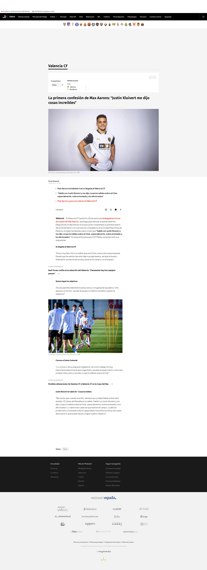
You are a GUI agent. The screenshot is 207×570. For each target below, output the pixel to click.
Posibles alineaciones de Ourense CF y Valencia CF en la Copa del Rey (78, 384)
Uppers (81, 485)
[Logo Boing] (117, 516)
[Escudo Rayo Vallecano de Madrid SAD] (114, 24)
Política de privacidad (96, 542)
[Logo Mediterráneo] (130, 532)
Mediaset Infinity (84, 468)
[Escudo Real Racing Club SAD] (109, 24)
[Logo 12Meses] (144, 524)
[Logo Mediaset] (103, 499)
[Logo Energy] (144, 516)
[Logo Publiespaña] (103, 531)
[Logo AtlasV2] (76, 532)
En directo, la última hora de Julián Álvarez (16, 11)
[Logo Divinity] (144, 509)
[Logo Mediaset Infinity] (63, 509)
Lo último (54, 473)
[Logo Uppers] (90, 524)
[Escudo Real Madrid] (126, 24)
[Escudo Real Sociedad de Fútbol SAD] (130, 24)
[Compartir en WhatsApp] (106, 210)
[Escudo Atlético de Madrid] (69, 24)
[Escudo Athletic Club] (64, 24)
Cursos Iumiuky (112, 477)
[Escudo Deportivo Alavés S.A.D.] (77, 24)
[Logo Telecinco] (90, 509)
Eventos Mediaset (113, 481)
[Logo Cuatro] (117, 509)
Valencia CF (58, 66)
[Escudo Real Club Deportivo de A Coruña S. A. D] (118, 24)
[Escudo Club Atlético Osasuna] (105, 24)
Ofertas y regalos (113, 473)
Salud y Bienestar (113, 485)
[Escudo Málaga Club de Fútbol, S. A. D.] (101, 24)
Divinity (81, 481)
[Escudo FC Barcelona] (89, 24)
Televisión (54, 477)
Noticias (53, 468)
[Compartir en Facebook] (120, 210)
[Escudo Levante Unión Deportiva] (97, 24)
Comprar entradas (113, 468)
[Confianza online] (103, 562)
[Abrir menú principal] (203, 17)
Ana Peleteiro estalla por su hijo (44, 11)
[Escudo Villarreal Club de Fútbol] (142, 24)
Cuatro (81, 477)
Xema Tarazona (53, 181)
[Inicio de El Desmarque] (4, 17)
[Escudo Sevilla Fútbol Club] (134, 24)
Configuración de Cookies (112, 542)
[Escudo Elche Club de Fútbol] (81, 24)
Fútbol (12, 17)
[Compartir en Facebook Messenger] (116, 210)
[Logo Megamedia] (104, 551)
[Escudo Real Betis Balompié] (122, 24)
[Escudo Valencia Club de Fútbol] (138, 24)
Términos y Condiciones (80, 542)
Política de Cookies (128, 542)
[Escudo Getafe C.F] (93, 24)
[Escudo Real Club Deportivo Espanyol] (85, 24)
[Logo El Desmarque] (63, 516)
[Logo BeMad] (63, 524)
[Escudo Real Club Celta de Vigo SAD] (73, 24)
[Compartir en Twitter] (111, 210)
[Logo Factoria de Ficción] (90, 516)
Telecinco (82, 473)
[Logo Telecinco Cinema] (117, 524)
